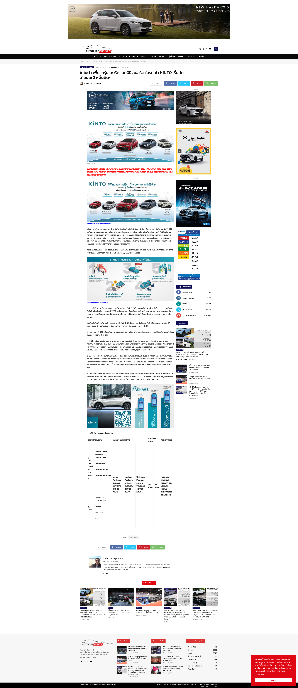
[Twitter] (206, 49)
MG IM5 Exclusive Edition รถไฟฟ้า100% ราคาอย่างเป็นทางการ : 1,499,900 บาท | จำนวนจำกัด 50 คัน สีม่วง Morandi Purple (199, 391)
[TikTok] (203, 49)
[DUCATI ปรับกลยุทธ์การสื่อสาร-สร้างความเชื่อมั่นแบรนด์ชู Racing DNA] (156, 670)
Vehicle (179, 371)
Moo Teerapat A (181, 359)
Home (81, 61)
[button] (149, 21)
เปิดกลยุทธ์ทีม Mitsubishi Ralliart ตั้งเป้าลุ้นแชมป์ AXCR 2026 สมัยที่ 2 (172, 658)
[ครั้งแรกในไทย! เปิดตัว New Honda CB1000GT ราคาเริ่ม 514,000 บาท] (181, 369)
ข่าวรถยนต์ (94, 61)
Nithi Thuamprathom (93, 83)
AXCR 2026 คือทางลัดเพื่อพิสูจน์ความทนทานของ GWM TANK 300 (172, 648)
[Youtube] (210, 49)
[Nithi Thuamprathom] (82, 83)
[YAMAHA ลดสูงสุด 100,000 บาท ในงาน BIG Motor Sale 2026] (181, 379)
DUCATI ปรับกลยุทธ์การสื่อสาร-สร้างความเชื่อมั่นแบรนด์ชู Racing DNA (173, 669)
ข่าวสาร (87, 61)
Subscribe (207, 315)
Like (210, 292)
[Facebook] (197, 49)
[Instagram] (200, 49)
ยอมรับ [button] (273, 680)
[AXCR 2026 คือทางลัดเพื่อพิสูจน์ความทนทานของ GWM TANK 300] (156, 650)
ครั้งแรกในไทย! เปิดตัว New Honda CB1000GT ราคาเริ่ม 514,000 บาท (199, 367)
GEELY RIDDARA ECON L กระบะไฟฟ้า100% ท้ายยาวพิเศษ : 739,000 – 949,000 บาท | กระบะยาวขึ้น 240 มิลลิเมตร (205, 613)
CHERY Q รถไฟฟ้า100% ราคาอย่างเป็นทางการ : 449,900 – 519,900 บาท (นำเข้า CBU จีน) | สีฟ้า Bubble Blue (192, 354)
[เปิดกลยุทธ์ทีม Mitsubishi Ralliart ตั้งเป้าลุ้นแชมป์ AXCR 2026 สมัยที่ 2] (156, 660)
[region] (149, 21)
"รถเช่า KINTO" (133, 537)
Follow (208, 298)
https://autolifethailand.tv (110, 562)
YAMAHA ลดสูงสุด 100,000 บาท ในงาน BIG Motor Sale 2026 (199, 378)
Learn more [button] (260, 674)
